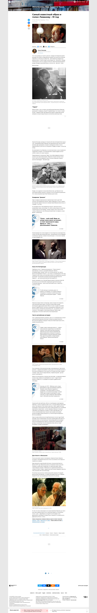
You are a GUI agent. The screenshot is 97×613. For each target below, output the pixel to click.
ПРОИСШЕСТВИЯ (51, 589)
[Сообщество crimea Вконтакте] (44, 585)
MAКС (48, 520)
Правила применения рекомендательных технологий (20, 606)
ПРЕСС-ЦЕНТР (38, 593)
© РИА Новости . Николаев (36, 184)
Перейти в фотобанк (45, 100)
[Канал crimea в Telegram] (40, 585)
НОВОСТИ (32, 593)
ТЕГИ (66, 593)
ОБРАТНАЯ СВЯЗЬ (56, 593)
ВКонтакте (43, 520)
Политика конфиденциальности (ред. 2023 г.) (18, 604)
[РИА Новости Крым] (14, 1)
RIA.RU (62, 593)
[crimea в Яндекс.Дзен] (48, 585)
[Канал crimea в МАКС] (57, 585)
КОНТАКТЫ (48, 593)
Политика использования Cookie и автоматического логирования (19, 603)
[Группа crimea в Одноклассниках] (53, 585)
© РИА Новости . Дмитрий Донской (37, 100)
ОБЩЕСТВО (45, 589)
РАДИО (43, 593)
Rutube (42, 522)
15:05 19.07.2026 (34, 21)
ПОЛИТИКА (40, 589)
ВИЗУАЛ (57, 589)
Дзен (38, 520)
